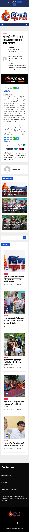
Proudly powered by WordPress (9, 523)
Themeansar (14, 525)
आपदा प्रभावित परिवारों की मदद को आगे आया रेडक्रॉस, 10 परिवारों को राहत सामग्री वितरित (14, 208)
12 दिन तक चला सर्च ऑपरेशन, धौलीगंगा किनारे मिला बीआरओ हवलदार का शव (13, 225)
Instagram (20, 528)
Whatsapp (14, 528)
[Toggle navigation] (13, 25)
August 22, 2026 (10, 367)
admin (12, 47)
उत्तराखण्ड (4, 33)
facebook (8, 528)
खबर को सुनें (9, 94)
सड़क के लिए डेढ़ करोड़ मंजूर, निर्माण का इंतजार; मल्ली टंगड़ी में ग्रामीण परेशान (14, 404)
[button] (24, 24)
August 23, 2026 (10, 284)
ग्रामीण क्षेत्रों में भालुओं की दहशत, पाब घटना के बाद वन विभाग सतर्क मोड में (20, 155)
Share (7, 91)
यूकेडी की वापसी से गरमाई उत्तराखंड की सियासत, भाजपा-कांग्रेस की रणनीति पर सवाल (14, 192)
